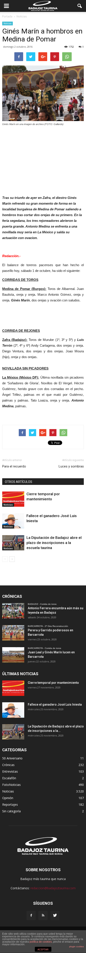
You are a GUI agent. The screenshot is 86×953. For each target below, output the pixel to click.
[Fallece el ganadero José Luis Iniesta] (13, 521)
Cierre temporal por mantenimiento (53, 682)
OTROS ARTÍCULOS (18, 482)
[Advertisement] (43, 159)
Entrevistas (10, 771)
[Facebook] (31, 915)
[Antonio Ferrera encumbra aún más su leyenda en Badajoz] (13, 611)
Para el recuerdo (14, 466)
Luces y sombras (71, 466)
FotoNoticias (11, 785)
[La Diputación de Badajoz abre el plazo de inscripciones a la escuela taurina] (13, 542)
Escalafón (9, 778)
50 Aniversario (12, 758)
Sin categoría (11, 811)
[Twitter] (54, 915)
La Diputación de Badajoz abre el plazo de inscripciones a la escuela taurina (54, 542)
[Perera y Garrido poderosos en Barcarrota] (13, 633)
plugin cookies (76, 946)
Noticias (7, 23)
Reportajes (10, 804)
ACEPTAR (43, 949)
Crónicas (8, 765)
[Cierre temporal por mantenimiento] (13, 499)
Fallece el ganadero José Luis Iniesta (55, 704)
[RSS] (43, 915)
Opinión (7, 798)
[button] (80, 6)
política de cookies (41, 941)
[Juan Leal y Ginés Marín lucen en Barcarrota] (13, 655)
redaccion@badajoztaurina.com (53, 888)
